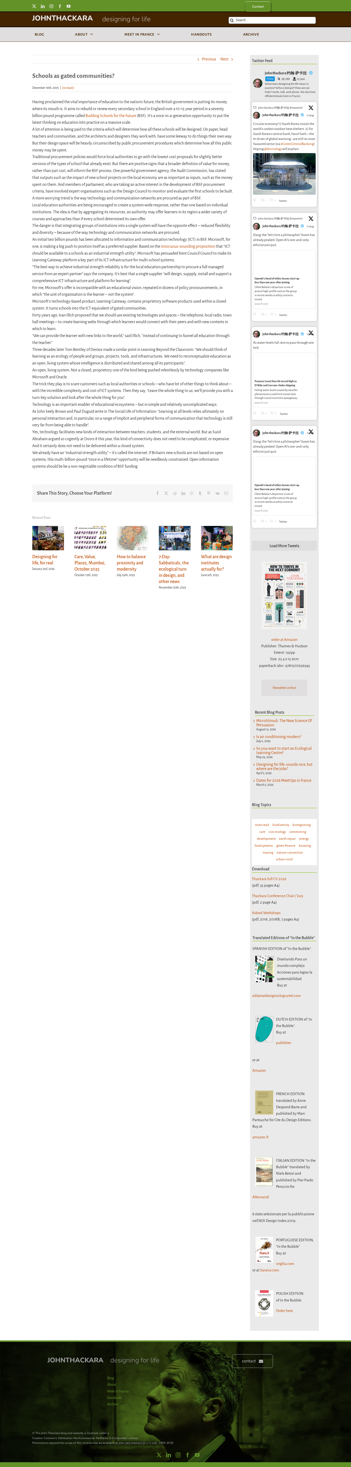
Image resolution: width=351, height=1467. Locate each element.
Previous (209, 59)
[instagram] (51, 6)
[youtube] (68, 6)
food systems (264, 845)
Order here (284, 1311)
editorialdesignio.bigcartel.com (276, 996)
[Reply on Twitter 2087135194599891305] (256, 314)
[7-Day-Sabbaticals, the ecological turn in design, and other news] (175, 528)
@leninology (273, 149)
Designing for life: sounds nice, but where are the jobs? (284, 766)
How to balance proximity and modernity (131, 563)
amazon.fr (260, 1137)
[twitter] (34, 6)
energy (304, 839)
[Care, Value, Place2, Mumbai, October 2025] (90, 528)
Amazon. (259, 1070)
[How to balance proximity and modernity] (133, 528)
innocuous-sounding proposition (188, 246)
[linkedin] (43, 6)
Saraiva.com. (270, 1270)
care (262, 832)
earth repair (287, 839)
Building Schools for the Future (110, 116)
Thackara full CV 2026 (269, 879)
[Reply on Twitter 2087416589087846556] (256, 413)
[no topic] (68, 88)
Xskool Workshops (266, 913)
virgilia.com (285, 1264)
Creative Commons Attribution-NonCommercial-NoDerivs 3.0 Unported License (85, 1438)
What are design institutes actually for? (216, 563)
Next (224, 59)
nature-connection (290, 852)
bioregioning (301, 825)
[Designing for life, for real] (48, 528)
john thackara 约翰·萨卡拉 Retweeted (280, 107)
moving (268, 852)
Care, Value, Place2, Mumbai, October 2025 (90, 563)
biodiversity (280, 825)
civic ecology (277, 832)
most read (262, 825)
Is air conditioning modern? (278, 737)
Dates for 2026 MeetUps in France (283, 780)
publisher (283, 1043)
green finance (285, 845)
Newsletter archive (284, 688)
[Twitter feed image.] (284, 174)
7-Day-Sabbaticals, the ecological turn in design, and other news (174, 569)
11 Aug (310, 115)
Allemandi (260, 1197)
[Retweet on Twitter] (254, 107)
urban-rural (284, 859)
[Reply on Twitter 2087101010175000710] (256, 200)
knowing (305, 845)
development (266, 839)
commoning (297, 832)
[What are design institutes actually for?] (217, 528)
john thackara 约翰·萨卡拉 (280, 115)
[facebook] (60, 6)
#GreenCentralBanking (297, 144)
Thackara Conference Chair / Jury (277, 896)
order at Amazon (284, 639)
